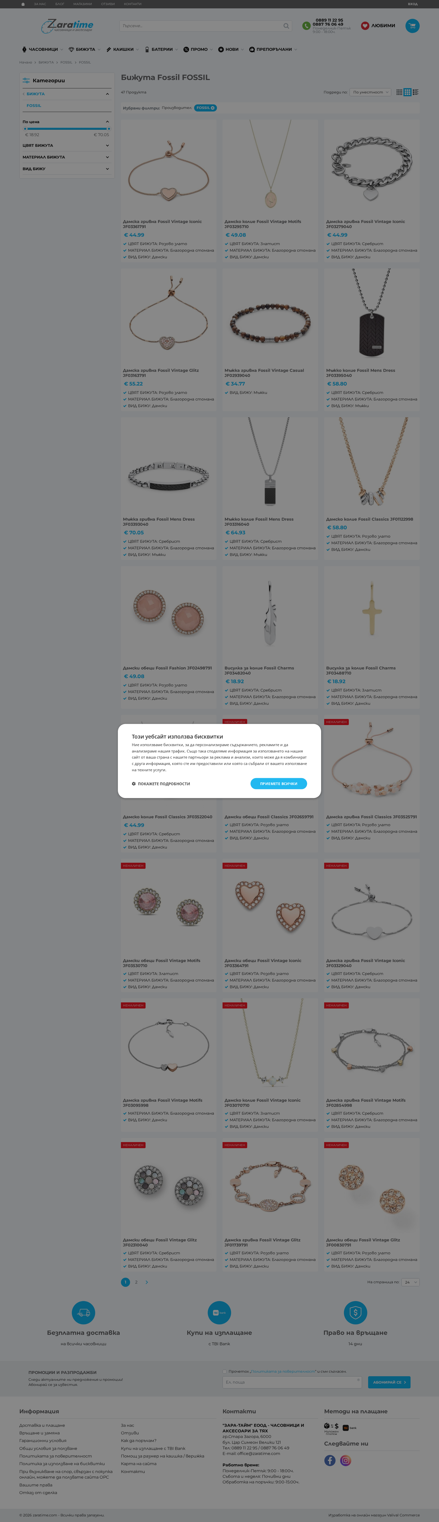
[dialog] (219, 761)
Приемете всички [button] (278, 783)
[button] (161, 784)
